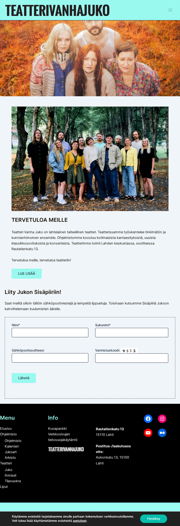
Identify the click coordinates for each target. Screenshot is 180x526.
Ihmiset (10, 475)
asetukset (79, 521)
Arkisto (10, 458)
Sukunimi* (103, 325)
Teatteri (6, 463)
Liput (4, 487)
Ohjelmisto (8, 434)
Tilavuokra (13, 481)
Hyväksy (153, 518)
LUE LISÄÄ (26, 273)
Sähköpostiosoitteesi (28, 350)
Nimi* (16, 325)
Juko (8, 470)
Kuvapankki (57, 428)
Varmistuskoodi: (108, 350)
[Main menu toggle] (170, 10)
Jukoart (11, 452)
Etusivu (5, 428)
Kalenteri (12, 446)
